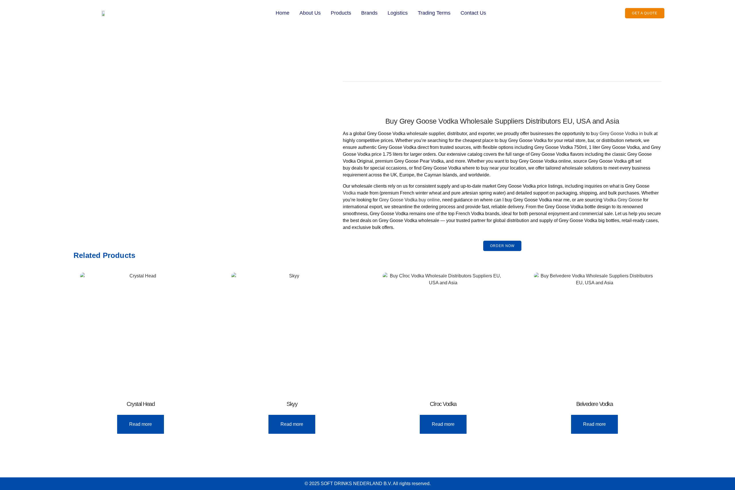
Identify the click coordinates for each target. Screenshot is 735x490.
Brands (369, 13)
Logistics (398, 13)
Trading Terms (434, 13)
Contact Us (473, 13)
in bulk (645, 133)
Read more (140, 424)
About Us (310, 13)
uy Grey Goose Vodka (615, 133)
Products (341, 13)
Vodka (349, 192)
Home (282, 13)
